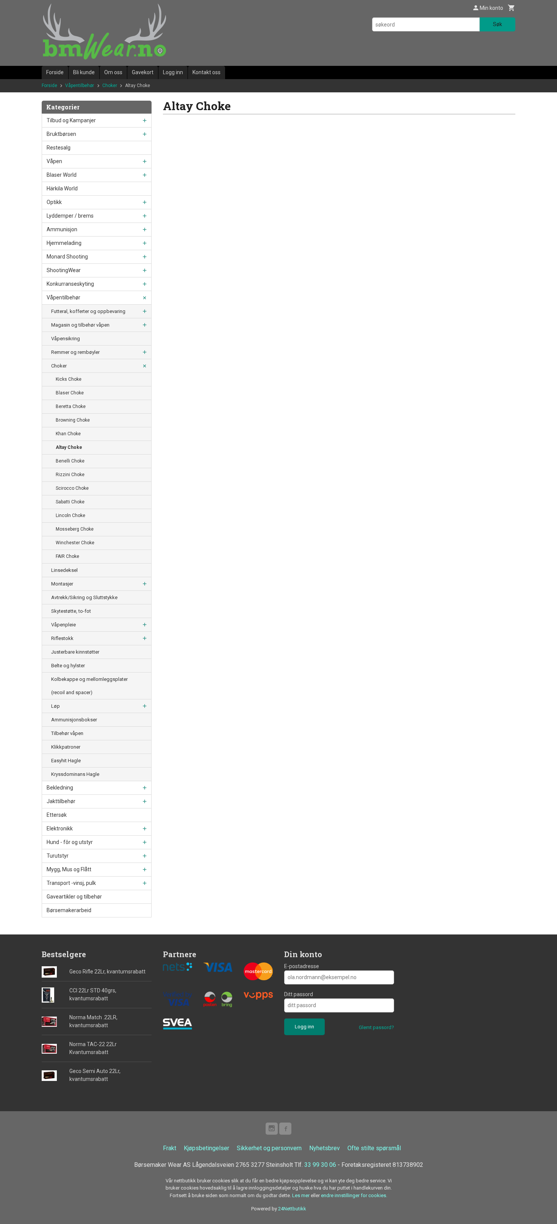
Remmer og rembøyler (75, 352)
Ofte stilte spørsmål (374, 1148)
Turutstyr (58, 856)
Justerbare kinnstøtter (75, 652)
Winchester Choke (75, 542)
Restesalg (58, 148)
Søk (497, 24)
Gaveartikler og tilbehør (74, 897)
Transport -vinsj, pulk (71, 883)
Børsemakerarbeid (69, 910)
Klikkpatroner (65, 747)
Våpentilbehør (63, 297)
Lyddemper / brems (70, 216)
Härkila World (62, 188)
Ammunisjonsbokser (74, 720)
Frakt (169, 1148)
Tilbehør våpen (67, 733)
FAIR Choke (67, 556)
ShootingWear (64, 270)
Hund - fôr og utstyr (70, 842)
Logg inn (173, 72)
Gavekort (142, 72)
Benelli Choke (70, 461)
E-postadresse (301, 966)
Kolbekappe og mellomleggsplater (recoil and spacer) (89, 685)
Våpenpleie (63, 625)
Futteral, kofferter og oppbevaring (88, 311)
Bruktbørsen (61, 134)
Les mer (301, 1195)
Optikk (54, 202)
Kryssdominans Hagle (75, 774)
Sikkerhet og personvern (269, 1148)
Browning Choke (73, 420)
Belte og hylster (68, 665)
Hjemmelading (64, 243)
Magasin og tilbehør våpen (80, 325)
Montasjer (62, 584)
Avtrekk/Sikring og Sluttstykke (84, 597)
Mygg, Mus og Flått (69, 869)
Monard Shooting (67, 257)
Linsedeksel (64, 570)
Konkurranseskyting (70, 284)
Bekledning (60, 788)
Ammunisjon (62, 229)
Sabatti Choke (70, 502)
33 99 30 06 (320, 1164)
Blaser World (62, 175)
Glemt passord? (376, 1027)
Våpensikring (65, 338)
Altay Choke (69, 447)
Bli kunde (84, 72)
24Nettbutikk (292, 1209)
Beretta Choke (71, 406)
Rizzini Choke (70, 474)
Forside (55, 72)
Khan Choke (68, 433)
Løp (55, 706)
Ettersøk (57, 815)
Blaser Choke (70, 393)
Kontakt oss (206, 72)
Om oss (113, 72)
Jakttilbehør (61, 801)
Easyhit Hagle (66, 760)
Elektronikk (60, 828)
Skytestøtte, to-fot (71, 611)
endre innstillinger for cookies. (354, 1195)
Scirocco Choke (72, 488)
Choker (59, 366)
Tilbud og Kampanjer (71, 120)
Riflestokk (62, 638)
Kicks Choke (68, 379)
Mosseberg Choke (75, 529)
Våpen (54, 161)
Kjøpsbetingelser (206, 1148)
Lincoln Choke (70, 515)
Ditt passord (298, 994)
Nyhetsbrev (324, 1148)
